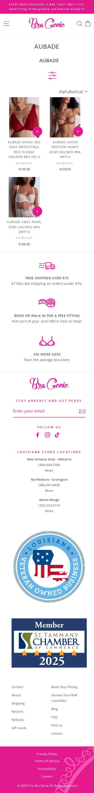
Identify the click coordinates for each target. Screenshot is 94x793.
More (49, 470)
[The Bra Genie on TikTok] (57, 435)
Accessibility (47, 768)
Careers (57, 733)
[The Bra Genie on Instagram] (47, 435)
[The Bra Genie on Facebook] (37, 435)
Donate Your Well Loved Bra (64, 698)
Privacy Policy (47, 754)
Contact (17, 687)
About (16, 695)
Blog (54, 709)
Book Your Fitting (64, 687)
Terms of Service (47, 761)
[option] (47, 6)
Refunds (18, 720)
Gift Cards (19, 728)
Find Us (56, 725)
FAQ (54, 717)
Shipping (18, 703)
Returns (17, 711)
